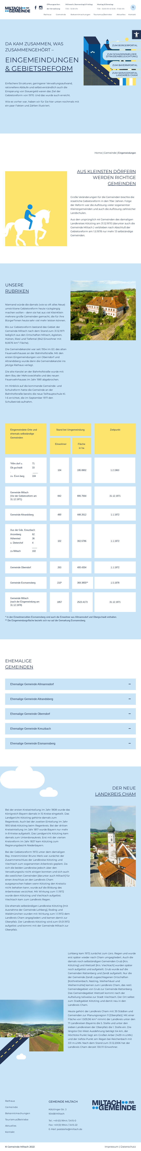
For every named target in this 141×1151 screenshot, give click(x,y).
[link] (136, 34)
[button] (70, 684)
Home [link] (98, 152)
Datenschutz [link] (128, 1146)
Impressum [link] (111, 1146)
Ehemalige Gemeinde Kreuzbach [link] (30, 728)
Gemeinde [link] (61, 14)
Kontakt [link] (132, 14)
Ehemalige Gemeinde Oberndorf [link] (30, 713)
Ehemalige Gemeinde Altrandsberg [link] (31, 699)
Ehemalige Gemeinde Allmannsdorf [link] (32, 684)
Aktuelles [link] (121, 14)
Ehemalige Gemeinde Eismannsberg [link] (32, 743)
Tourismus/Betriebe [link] (103, 14)
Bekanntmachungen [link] (80, 14)
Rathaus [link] (47, 14)
